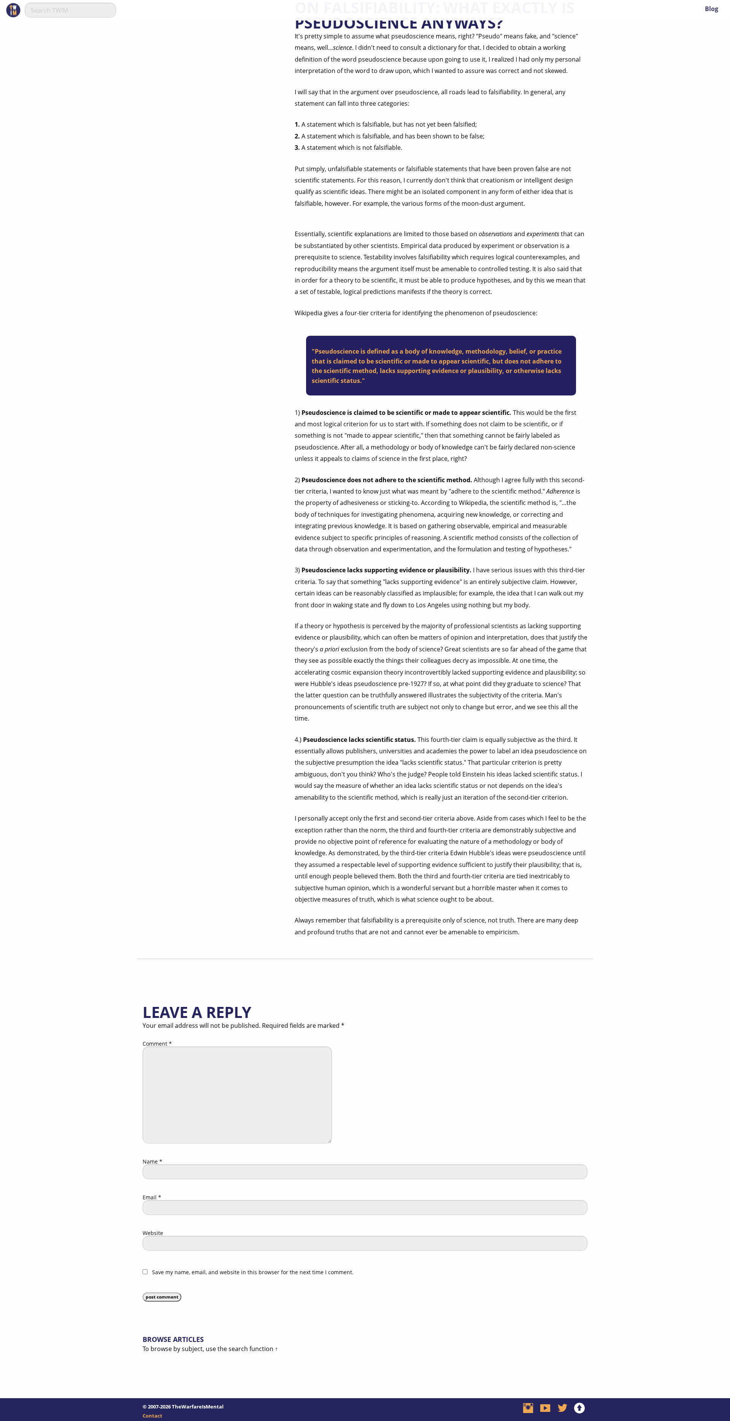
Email (152, 1197)
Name (152, 1161)
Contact (152, 1415)
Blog (711, 9)
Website (153, 1233)
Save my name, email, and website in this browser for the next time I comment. (253, 1272)
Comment (157, 1043)
